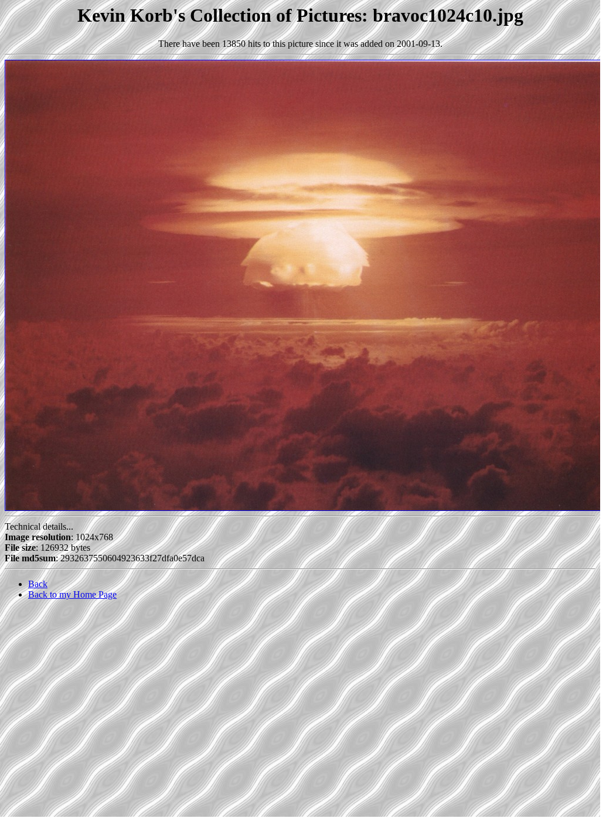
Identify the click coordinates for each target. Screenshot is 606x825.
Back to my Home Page (72, 594)
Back (37, 584)
